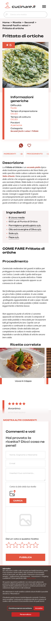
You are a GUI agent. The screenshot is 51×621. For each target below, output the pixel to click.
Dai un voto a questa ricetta (22, 539)
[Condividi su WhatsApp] (21, 147)
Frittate (35, 131)
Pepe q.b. (14, 237)
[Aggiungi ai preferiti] (29, 145)
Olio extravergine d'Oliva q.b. (25, 229)
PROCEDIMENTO (35, 154)
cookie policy (31, 578)
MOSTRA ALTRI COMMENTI (20, 420)
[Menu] (44, 7)
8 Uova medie (17, 217)
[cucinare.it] (20, 5)
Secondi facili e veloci (21, 131)
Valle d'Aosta (8, 176)
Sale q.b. (13, 233)
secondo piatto (34, 167)
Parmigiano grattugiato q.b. (25, 225)
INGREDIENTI (10, 154)
